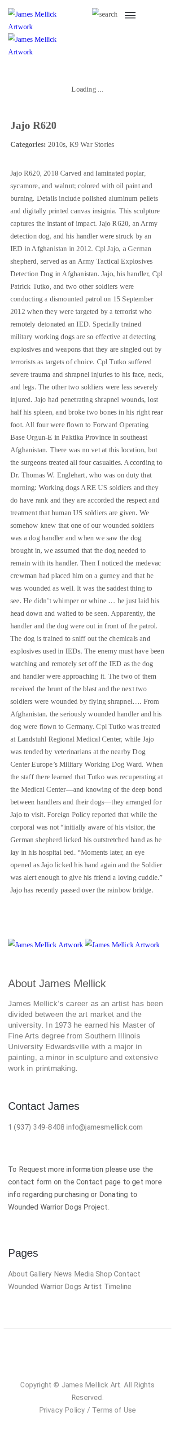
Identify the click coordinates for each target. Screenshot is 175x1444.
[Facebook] (60, 1358)
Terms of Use (114, 1410)
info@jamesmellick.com (104, 1127)
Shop (104, 1274)
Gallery (41, 1274)
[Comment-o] (96, 1358)
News (63, 1274)
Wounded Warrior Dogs (45, 1286)
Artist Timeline (107, 1286)
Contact (127, 1274)
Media (84, 1274)
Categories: (28, 144)
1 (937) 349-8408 (36, 1127)
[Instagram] (78, 1358)
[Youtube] (114, 1358)
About (18, 1274)
